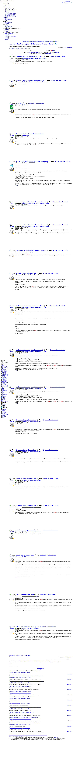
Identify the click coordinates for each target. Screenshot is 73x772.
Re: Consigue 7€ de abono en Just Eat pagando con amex (35, 81)
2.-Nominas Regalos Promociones (4, 374)
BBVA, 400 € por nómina (25, 701)
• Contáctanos (7, 34)
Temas (4, 6)
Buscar (63, 2)
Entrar (69, 1)
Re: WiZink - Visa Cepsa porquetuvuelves (31, 531)
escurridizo (12, 388)
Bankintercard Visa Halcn (27, 660)
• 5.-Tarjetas (7, 12)
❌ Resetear (53, 50)
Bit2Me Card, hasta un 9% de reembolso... (33, 707)
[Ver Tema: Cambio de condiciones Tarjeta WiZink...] (17, 722)
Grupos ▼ (4, 30)
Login (33, 41)
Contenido (4, 412)
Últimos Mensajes (25, 41)
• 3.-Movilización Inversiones (10, 10)
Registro (66, 1)
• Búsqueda (7, 23)
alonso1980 (12, 421)
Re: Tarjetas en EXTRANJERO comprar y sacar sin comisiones (36, 162)
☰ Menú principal (3, 1)
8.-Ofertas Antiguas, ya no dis (4, 385)
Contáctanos (4, 411)
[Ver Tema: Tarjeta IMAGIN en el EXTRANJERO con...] (18, 675)
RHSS (12, 81)
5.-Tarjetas (4, 379)
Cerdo (59, 661)
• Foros (6, 20)
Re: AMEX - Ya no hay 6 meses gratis (30, 556)
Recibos (36, 660)
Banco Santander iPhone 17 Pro (28, 712)
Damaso (11, 307)
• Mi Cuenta (7, 29)
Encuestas (4, 416)
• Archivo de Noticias (8, 26)
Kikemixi (11, 595)
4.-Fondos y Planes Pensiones (4, 378)
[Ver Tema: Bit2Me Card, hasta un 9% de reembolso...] (17, 707)
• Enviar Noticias (7, 5)
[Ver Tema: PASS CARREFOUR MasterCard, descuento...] (18, 681)
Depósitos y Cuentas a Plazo (26, 719)
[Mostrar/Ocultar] (7, 360)
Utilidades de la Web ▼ (7, 32)
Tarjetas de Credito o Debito (57, 56)
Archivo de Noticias (3, 400)
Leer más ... (17, 185)
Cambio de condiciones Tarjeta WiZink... (33, 722)
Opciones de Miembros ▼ (7, 28)
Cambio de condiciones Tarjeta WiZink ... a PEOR (29, 56)
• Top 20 (6, 39)
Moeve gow (19, 103)
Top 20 (3, 417)
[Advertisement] (35, 71)
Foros (4, 17)
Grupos (3, 406)
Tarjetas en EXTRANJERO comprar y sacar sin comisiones (32, 161)
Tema (65, 3)
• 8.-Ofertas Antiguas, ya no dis (10, 15)
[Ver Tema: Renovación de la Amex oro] (15, 691)
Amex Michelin (55, 661)
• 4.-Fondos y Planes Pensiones (10, 11)
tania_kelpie (12, 135)
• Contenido (7, 35)
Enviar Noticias (5, 367)
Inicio (4, 3)
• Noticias (6, 25)
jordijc (12, 274)
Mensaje (70, 3)
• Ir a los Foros (7, 4)
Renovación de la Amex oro (26, 691)
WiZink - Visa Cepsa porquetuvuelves (26, 530)
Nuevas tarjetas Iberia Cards (26, 686)
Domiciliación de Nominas (25, 672)
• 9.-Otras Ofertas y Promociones (10, 16)
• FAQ (6, 18)
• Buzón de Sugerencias (9, 33)
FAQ (3, 389)
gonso (12, 162)
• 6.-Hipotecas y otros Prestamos (10, 13)
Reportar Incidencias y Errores (4, 414)
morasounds (12, 556)
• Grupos (6, 31)
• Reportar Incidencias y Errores (10, 36)
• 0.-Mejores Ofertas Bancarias (10, 7)
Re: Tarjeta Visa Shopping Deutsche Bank (31, 274)
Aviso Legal (56, 737)
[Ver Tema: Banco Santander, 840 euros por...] (16, 696)
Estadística (4, 415)
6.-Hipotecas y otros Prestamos (4, 381)
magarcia (12, 251)
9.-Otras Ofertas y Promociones (4, 387)
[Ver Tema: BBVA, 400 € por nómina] (15, 701)
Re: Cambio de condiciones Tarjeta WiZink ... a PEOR (34, 58)
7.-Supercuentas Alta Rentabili (4, 383)
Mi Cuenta (4, 404)
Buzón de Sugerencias (3, 410)
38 (65, 47)
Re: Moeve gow (25, 104)
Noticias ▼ (4, 24)
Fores (12, 203)
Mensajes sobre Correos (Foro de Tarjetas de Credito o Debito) (31, 44)
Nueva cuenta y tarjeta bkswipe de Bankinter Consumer (31, 201)
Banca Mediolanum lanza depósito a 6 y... (33, 717)
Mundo (33, 660)
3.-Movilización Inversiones (4, 376)
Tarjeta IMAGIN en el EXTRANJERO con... (35, 675)
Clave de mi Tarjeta (48, 661)
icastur (12, 58)
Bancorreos (42, 661)
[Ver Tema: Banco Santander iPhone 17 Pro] (16, 712)
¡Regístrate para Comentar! (49, 41)
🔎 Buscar (48, 50)
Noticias (3, 398)
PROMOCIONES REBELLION (25, 661)
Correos (20, 660)
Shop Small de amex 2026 (25, 728)
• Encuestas (7, 38)
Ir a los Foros (4, 366)
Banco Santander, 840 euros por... (29, 696)
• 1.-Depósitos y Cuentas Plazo (10, 8)
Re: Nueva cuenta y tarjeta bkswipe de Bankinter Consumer (35, 203)
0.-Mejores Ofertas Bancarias (4, 370)
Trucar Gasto (48, 660)
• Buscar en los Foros (8, 19)
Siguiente (70, 47)
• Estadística (7, 37)
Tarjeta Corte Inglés (42, 660)
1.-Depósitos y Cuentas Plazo (4, 372)
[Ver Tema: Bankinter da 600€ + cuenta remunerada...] (17, 670)
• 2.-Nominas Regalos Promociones (11, 9)
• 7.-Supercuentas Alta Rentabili (10, 14)
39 (67, 47)
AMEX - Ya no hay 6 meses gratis (25, 555)
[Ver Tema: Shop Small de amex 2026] (15, 728)
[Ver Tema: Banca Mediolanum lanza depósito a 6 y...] (17, 717)
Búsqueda (4, 396)
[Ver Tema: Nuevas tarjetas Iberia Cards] (15, 686)
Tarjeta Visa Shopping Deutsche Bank (26, 273)
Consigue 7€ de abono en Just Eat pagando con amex (30, 80)
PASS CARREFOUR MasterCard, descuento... (36, 681)
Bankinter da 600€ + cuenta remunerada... (33, 670)
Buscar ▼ (4, 21)
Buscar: (27, 50)
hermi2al (11, 480)
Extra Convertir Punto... (36, 661)
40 (68, 47)
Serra (12, 104)
